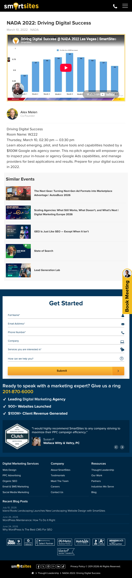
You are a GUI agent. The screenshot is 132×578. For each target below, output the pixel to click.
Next (122, 447)
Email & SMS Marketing (16, 486)
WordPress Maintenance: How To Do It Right (29, 520)
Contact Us (57, 492)
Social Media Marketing (16, 492)
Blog (94, 492)
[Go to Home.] (33, 573)
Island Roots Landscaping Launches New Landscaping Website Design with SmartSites (54, 510)
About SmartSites (60, 470)
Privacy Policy (77, 566)
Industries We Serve (102, 486)
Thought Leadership (102, 470)
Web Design (9, 470)
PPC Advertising (12, 475)
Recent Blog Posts (15, 501)
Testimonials (58, 475)
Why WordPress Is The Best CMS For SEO (27, 529)
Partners (96, 481)
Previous (116, 447)
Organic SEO (10, 481)
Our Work (96, 475)
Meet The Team (59, 481)
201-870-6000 (115, 5)
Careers (55, 486)
